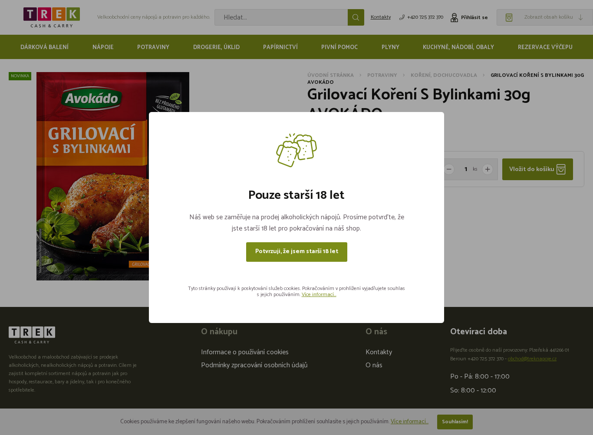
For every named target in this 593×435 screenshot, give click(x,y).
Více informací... (319, 294)
